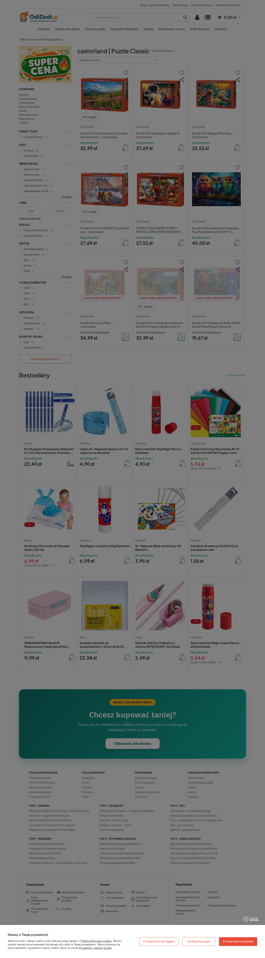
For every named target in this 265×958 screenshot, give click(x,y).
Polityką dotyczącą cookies (96, 941)
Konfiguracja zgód (199, 941)
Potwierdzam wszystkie (238, 941)
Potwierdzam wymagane (159, 941)
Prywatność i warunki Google (95, 948)
